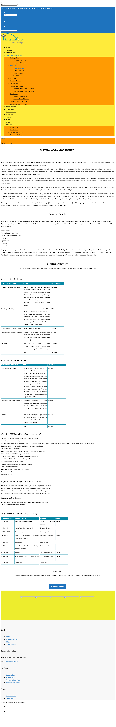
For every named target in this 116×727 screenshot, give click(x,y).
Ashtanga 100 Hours (20, 63)
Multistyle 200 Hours (16, 76)
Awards (8, 117)
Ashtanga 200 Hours (20, 60)
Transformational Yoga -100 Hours (24, 88)
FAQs (8, 122)
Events (8, 119)
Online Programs (11, 52)
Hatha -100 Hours (19, 70)
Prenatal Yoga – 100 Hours (21, 96)
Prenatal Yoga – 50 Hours (21, 99)
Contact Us (9, 114)
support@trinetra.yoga (11, 661)
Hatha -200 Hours (19, 68)
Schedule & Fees (11, 106)
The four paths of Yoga (16, 132)
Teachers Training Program (14, 55)
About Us (9, 50)
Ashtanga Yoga (14, 58)
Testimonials (10, 109)
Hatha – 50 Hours (19, 73)
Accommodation (11, 112)
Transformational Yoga (16, 86)
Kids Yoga (13, 78)
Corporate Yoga (14, 83)
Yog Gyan (9, 124)
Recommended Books (16, 135)
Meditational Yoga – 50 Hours (18, 104)
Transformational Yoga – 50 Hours (24, 91)
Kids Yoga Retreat (15, 81)
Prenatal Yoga (14, 94)
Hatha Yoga (13, 65)
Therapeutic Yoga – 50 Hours (18, 101)
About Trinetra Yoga (12, 639)
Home (8, 47)
